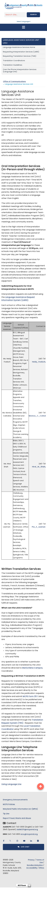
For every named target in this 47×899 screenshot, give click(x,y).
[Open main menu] (23, 27)
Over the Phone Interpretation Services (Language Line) (19, 71)
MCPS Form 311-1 (31, 696)
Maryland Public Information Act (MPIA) (20, 809)
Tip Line (6, 814)
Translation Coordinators (14, 61)
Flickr (38, 841)
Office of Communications (14, 81)
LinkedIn (31, 841)
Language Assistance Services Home (19, 47)
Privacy (31, 860)
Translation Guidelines (12, 65)
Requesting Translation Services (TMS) (19, 56)
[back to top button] (40, 786)
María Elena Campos (32, 668)
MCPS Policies (9, 804)
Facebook (3, 841)
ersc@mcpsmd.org (29, 834)
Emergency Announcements (15, 800)
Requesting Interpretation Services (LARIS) (21, 52)
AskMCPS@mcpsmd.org (27, 830)
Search (33, 14)
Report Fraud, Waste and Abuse (17, 818)
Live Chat (24, 847)
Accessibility (31, 868)
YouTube (24, 841)
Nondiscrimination (35, 865)
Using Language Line (11, 784)
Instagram (17, 841)
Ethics (41, 868)
